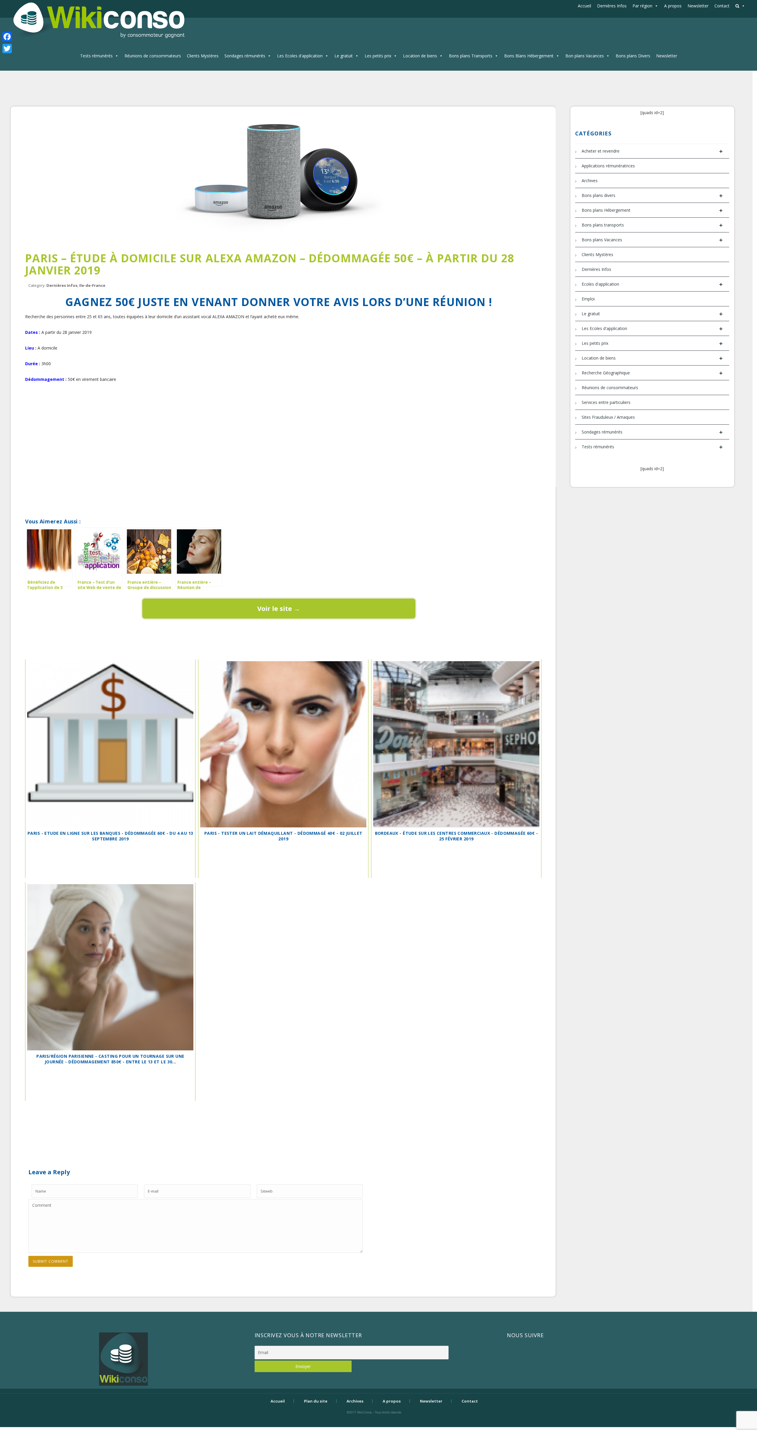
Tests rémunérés (96, 56)
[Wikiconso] (98, 20)
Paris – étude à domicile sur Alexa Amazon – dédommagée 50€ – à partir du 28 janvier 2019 (269, 264)
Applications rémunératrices (608, 166)
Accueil (584, 6)
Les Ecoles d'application (300, 56)
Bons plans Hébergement (652, 210)
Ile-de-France (92, 285)
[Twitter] (7, 48)
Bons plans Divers (633, 56)
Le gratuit (343, 56)
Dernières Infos (612, 6)
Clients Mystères (203, 56)
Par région (642, 6)
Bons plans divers (652, 196)
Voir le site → (278, 608)
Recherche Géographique (652, 373)
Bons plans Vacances (652, 240)
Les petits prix (378, 56)
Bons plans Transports (470, 56)
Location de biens (420, 56)
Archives (590, 180)
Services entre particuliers (606, 402)
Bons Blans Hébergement (529, 56)
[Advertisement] (278, 411)
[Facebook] (7, 37)
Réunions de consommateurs (152, 56)
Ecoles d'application (652, 284)
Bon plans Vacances (584, 56)
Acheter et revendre (652, 151)
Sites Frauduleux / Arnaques (608, 417)
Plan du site (315, 1401)
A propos (673, 6)
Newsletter (698, 6)
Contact (721, 6)
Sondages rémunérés (244, 56)
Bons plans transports (652, 225)
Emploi (588, 299)
